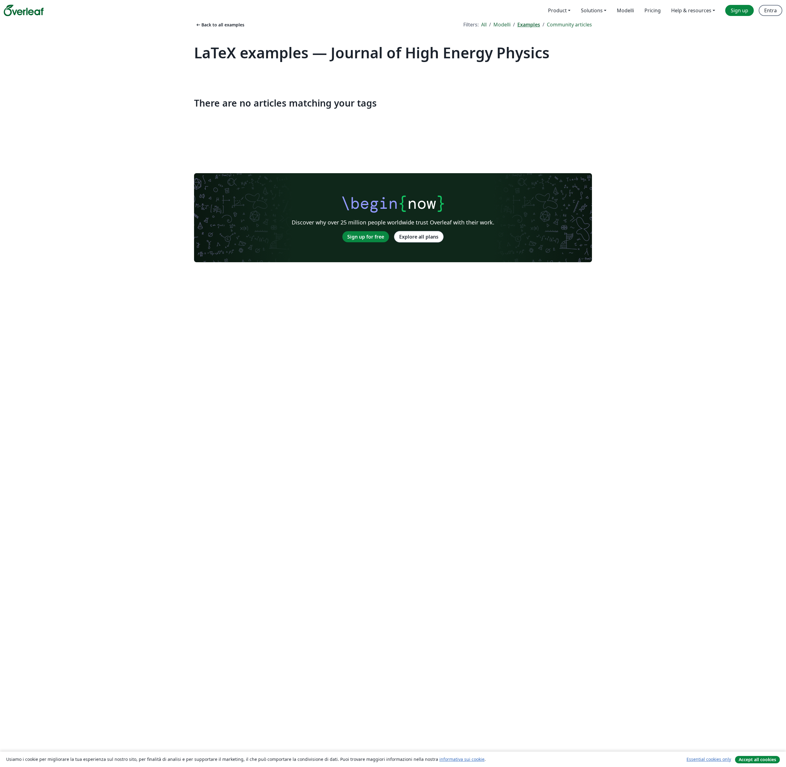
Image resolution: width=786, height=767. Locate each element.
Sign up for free (365, 236)
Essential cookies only (709, 759)
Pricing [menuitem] (652, 10)
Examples (528, 24)
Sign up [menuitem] (739, 10)
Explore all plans (418, 236)
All (484, 24)
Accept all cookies (757, 759)
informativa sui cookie (461, 759)
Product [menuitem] (557, 10)
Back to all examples (219, 25)
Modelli (502, 24)
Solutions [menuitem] (592, 10)
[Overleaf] (24, 10)
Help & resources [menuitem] (691, 10)
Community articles (569, 24)
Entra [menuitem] (770, 10)
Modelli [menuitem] (625, 10)
